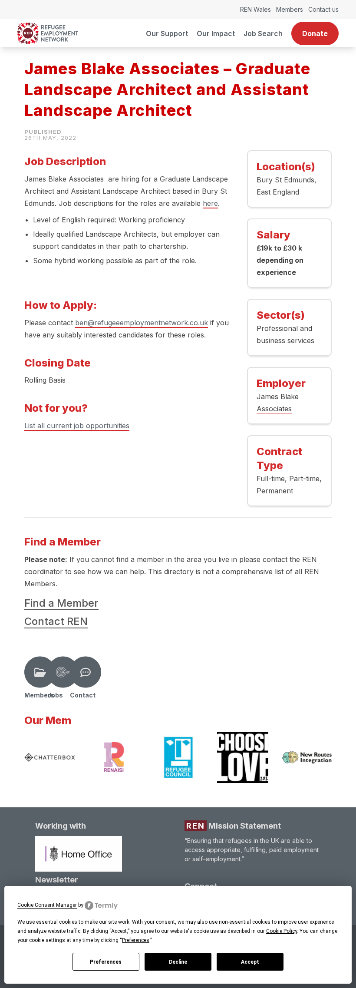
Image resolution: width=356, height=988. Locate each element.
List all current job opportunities (76, 425)
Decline (178, 962)
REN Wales (255, 9)
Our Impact (216, 33)
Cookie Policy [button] (281, 931)
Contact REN (56, 621)
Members (289, 9)
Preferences (106, 962)
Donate (315, 33)
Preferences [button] (135, 940)
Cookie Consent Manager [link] (47, 905)
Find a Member (61, 603)
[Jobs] (63, 672)
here (210, 203)
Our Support (167, 33)
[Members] (40, 672)
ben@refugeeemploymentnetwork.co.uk (141, 322)
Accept (250, 962)
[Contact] (85, 672)
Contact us (323, 9)
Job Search (263, 33)
